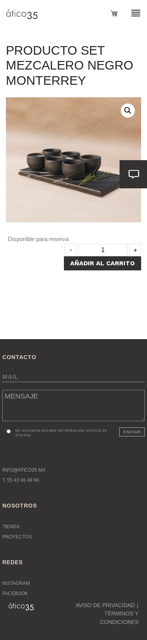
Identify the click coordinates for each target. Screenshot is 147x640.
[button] (128, 111)
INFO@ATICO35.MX (23, 470)
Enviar (132, 432)
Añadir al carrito (102, 263)
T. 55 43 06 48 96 (20, 480)
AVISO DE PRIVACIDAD (105, 605)
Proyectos (17, 537)
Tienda (11, 526)
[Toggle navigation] (131, 12)
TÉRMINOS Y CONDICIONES (119, 617)
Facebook (15, 593)
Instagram (16, 583)
